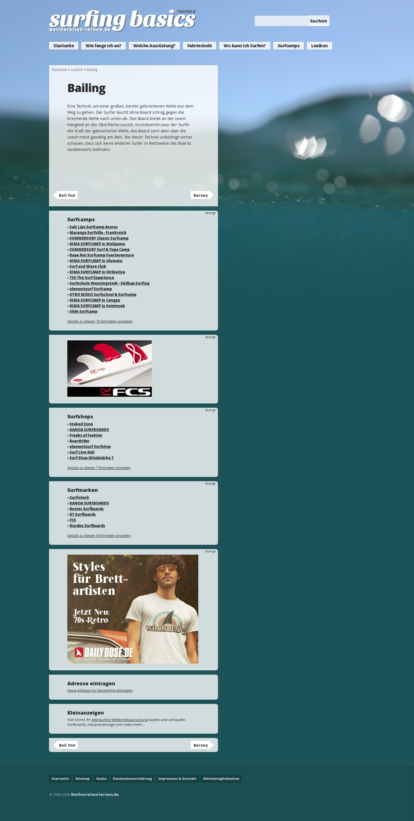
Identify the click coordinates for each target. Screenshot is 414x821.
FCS (73, 520)
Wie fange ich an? (103, 46)
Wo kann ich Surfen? (245, 46)
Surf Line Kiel (82, 452)
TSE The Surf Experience (92, 277)
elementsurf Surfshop (90, 446)
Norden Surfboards (87, 525)
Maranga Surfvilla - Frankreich (98, 232)
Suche (101, 778)
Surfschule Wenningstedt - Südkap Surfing (110, 283)
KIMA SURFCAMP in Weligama (97, 243)
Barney (200, 195)
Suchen (318, 20)
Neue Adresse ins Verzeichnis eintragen (100, 690)
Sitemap (82, 778)
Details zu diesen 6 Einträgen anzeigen (99, 535)
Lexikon (319, 46)
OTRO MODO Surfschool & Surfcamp (103, 294)
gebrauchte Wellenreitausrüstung (120, 719)
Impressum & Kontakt (177, 778)
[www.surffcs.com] (109, 394)
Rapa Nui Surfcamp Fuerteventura (102, 255)
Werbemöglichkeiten (221, 778)
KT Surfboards (83, 514)
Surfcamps (289, 46)
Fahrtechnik (199, 46)
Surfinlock (79, 497)
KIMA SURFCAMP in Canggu (95, 300)
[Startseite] (122, 30)
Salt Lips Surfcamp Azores (94, 226)
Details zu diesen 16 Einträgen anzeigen (100, 321)
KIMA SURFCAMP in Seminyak (97, 305)
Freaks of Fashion (86, 435)
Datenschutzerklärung (132, 778)
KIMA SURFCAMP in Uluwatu (96, 260)
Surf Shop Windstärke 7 (92, 457)
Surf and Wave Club (88, 266)
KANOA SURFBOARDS (89, 429)
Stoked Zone (81, 424)
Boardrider (80, 440)
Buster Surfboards (87, 508)
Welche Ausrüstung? (154, 46)
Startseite (64, 46)
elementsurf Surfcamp (91, 288)
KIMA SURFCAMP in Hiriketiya (97, 272)
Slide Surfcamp (83, 311)
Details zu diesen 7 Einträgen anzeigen (99, 467)
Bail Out (67, 195)
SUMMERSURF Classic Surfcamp (99, 238)
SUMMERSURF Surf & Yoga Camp (100, 249)
